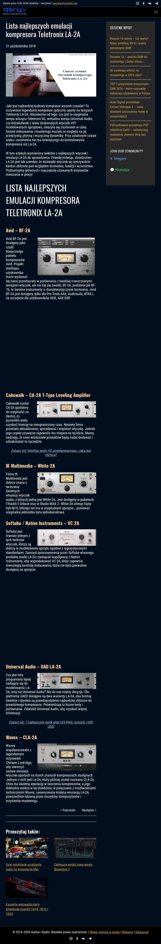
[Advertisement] (51, 345)
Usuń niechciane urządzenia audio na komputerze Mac (23, 867)
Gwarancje (142, 932)
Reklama (127, 932)
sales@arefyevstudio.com (65, 3)
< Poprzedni (67, 810)
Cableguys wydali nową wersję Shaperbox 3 (73, 867)
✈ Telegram (118, 158)
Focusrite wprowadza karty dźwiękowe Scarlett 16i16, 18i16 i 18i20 (27, 909)
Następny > (89, 810)
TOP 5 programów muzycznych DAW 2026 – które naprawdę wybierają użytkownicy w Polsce (130, 88)
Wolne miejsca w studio (105, 932)
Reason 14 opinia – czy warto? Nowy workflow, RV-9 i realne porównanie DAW (129, 43)
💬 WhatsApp (119, 170)
